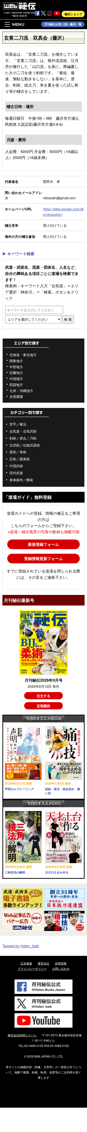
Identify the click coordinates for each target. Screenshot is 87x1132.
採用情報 (60, 963)
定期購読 (43, 705)
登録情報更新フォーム (43, 558)
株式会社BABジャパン (22, 1035)
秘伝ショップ (73, 14)
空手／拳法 (17, 424)
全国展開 (16, 396)
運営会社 (43, 963)
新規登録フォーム (43, 544)
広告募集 (26, 963)
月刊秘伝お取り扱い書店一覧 (63, 24)
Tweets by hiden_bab (20, 946)
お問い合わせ (61, 968)
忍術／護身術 (19, 458)
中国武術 (16, 465)
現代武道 (16, 472)
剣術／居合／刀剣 (22, 438)
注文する (43, 695)
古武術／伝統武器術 (24, 445)
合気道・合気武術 (22, 431)
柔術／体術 (17, 451)
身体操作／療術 (21, 479)
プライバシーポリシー (32, 968)
